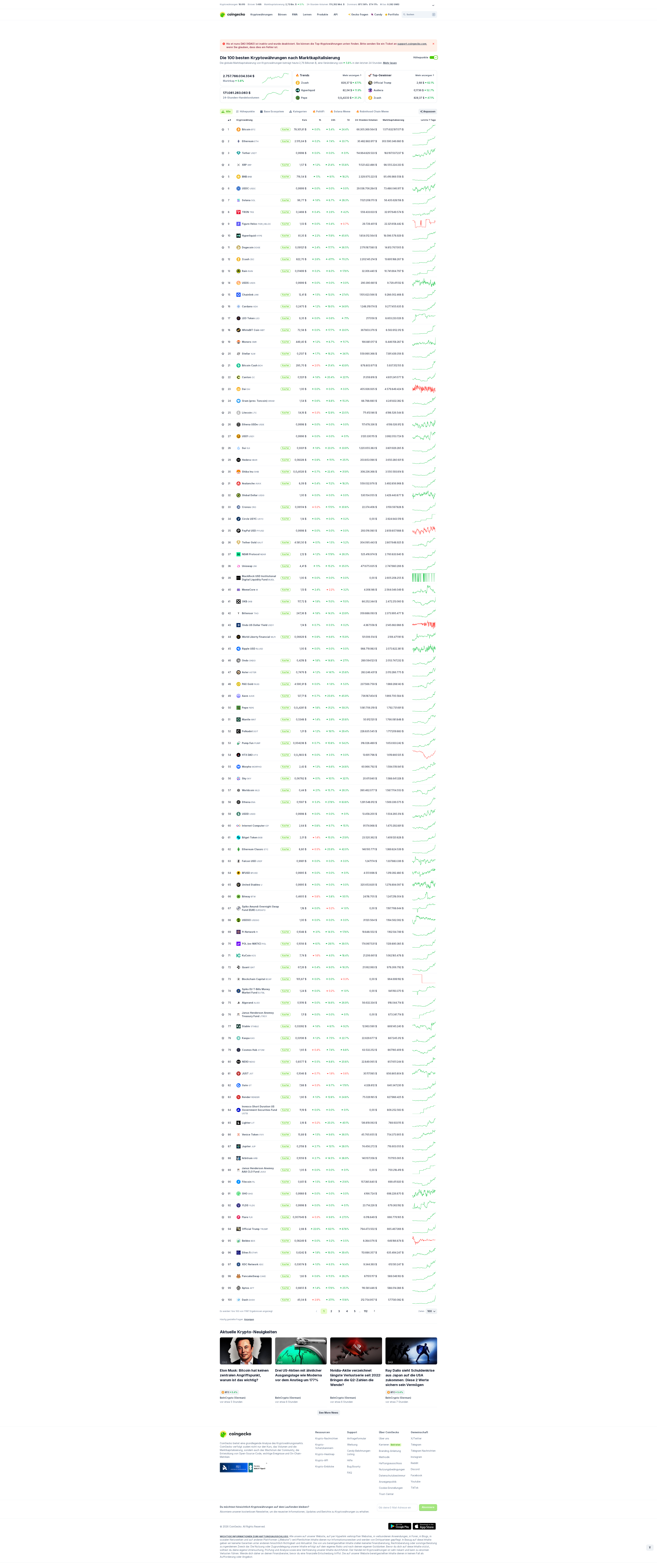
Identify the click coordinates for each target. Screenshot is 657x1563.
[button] (328, 1412)
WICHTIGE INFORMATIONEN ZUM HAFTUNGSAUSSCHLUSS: (254, 1536)
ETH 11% (373, 4)
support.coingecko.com (411, 43)
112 (366, 1311)
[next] (374, 1311)
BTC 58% (363, 4)
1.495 (258, 4)
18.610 (242, 4)
